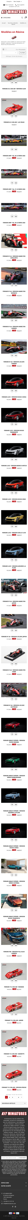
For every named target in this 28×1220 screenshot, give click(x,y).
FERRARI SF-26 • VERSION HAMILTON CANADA (14, 327)
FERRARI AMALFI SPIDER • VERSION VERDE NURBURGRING (14, 776)
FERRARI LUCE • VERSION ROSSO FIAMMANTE (14, 431)
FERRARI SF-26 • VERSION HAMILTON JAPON (14, 602)
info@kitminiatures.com (9, 1203)
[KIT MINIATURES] (14, 1113)
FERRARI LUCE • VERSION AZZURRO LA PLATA (14, 567)
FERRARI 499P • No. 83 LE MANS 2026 (14, 156)
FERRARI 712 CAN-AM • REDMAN (14, 987)
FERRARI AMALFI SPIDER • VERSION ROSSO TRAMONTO (14, 917)
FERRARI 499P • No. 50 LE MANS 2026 (14, 223)
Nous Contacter (8, 5)
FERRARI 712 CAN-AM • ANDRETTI (14, 1054)
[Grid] (3, 49)
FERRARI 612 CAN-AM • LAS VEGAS (14, 122)
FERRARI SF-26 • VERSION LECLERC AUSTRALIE (14, 706)
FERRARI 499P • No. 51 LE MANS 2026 (14, 189)
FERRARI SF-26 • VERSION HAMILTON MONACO (14, 292)
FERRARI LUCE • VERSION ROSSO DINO (14, 499)
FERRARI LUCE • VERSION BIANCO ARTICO (14, 466)
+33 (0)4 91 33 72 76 (8, 1201)
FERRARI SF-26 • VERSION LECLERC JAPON (14, 636)
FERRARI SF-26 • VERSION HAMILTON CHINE (14, 671)
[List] (6, 49)
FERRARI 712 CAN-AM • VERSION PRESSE (14, 1087)
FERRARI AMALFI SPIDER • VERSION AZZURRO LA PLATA (14, 811)
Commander (21, 1097)
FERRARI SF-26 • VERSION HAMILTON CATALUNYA (14, 257)
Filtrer (22, 53)
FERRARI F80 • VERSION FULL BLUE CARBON (14, 952)
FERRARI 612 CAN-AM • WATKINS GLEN (14, 89)
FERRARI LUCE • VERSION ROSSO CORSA (14, 397)
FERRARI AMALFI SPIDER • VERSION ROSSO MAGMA (14, 741)
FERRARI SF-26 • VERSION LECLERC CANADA (14, 362)
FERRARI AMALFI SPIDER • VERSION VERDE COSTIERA (14, 882)
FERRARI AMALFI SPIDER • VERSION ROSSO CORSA (14, 847)
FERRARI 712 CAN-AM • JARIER (14, 1020)
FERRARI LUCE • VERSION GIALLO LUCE (14, 533)
